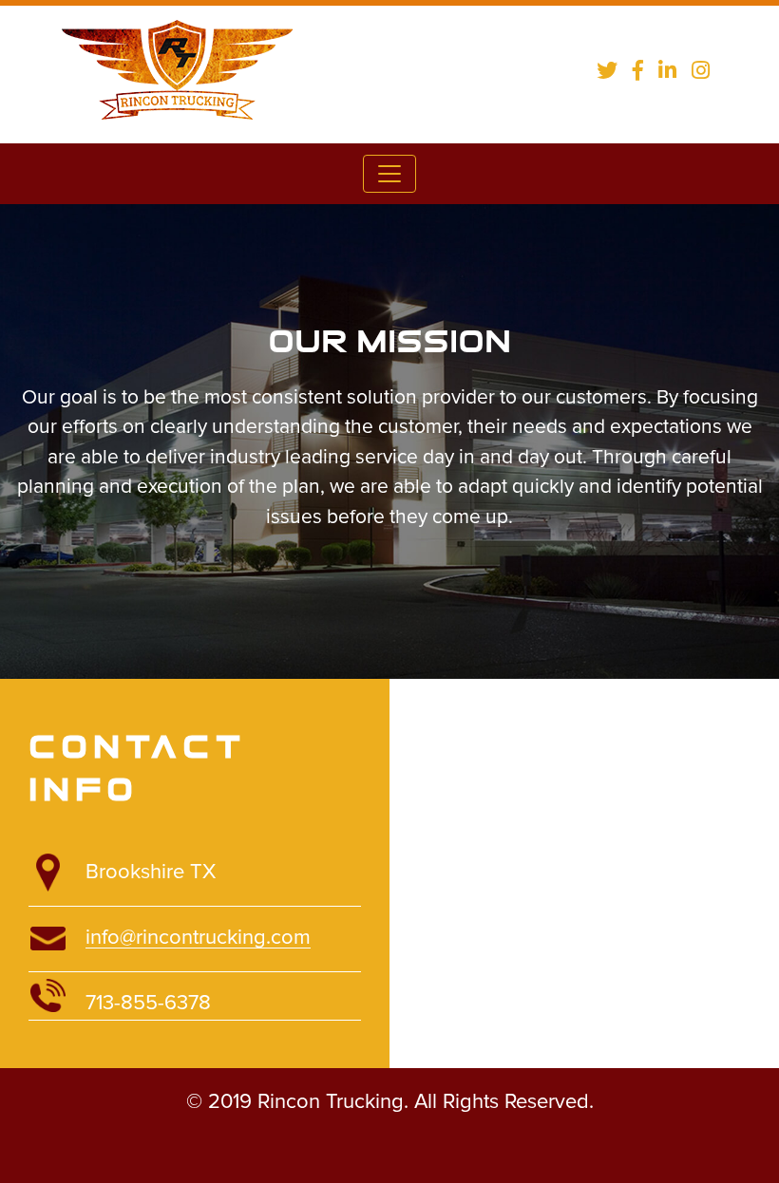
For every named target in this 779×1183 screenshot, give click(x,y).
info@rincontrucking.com (198, 938)
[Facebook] (638, 70)
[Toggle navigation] (389, 174)
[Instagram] (700, 70)
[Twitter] (607, 70)
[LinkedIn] (667, 70)
